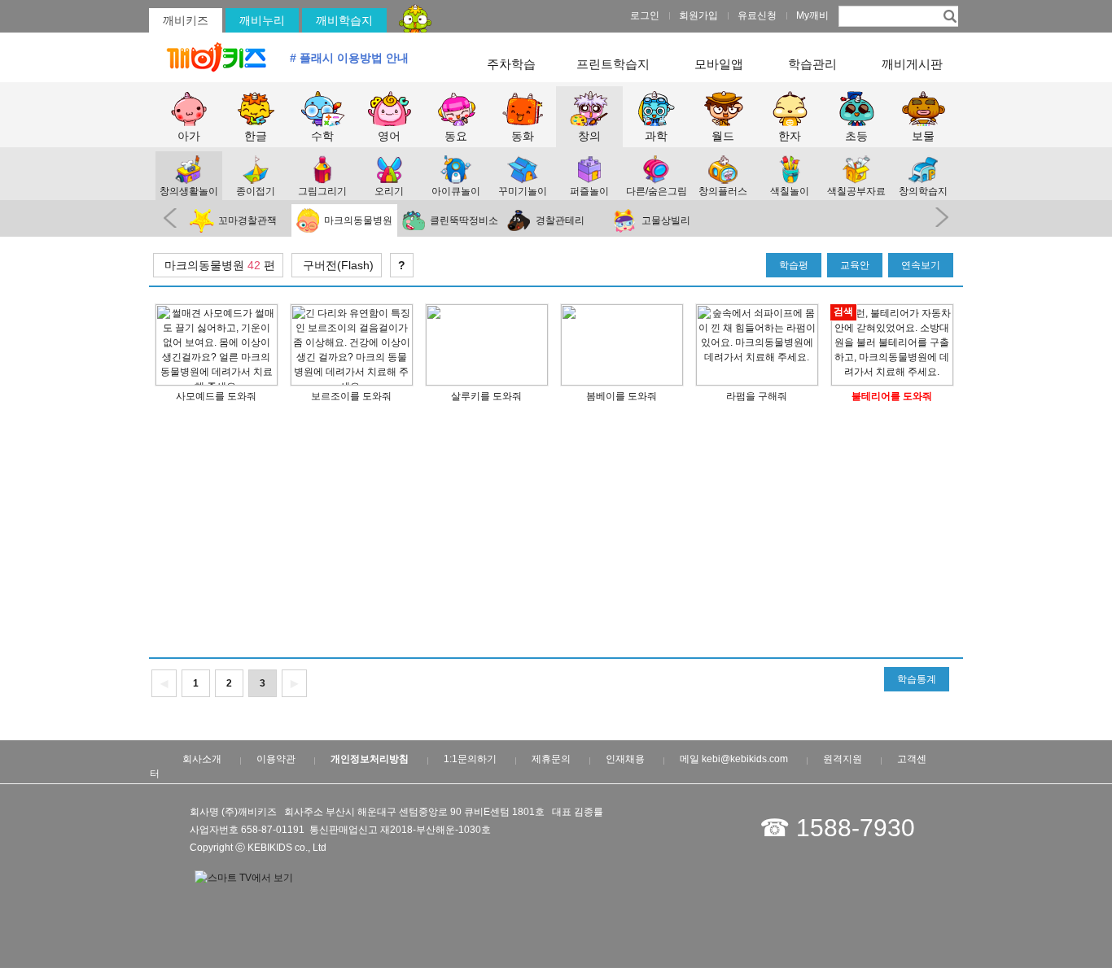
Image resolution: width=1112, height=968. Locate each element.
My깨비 (812, 15)
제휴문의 (551, 759)
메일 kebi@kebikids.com (734, 759)
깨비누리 (262, 20)
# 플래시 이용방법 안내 (349, 57)
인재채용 (625, 759)
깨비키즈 (185, 20)
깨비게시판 (912, 64)
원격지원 (842, 759)
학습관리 (812, 64)
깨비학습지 (344, 20)
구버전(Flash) (336, 265)
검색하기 (948, 15)
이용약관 (276, 759)
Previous (167, 218)
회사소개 (201, 759)
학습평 (793, 265)
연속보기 (920, 265)
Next (944, 218)
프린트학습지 (613, 64)
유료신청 (757, 15)
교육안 (854, 265)
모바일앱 (718, 64)
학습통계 (916, 679)
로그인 (644, 15)
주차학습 (511, 64)
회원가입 (698, 15)
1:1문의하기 (470, 759)
